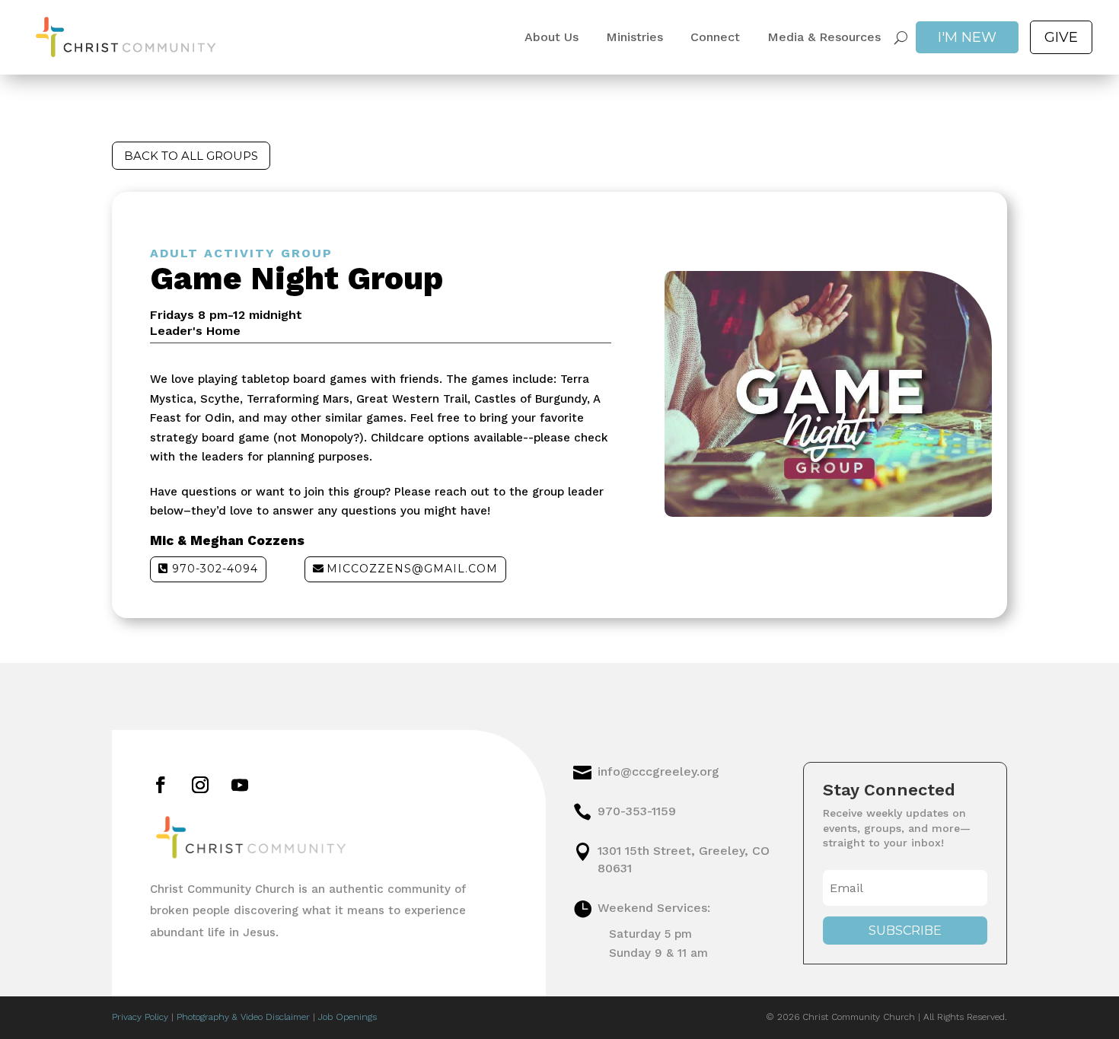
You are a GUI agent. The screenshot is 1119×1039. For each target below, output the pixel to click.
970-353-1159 (637, 811)
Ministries (634, 37)
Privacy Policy (140, 1017)
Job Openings (347, 1017)
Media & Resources (824, 37)
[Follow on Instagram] (200, 785)
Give (1061, 37)
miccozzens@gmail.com (412, 568)
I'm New (967, 37)
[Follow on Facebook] (160, 785)
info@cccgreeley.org (658, 771)
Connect (715, 37)
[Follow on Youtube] (240, 785)
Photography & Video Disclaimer (243, 1017)
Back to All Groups (191, 155)
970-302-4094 (215, 568)
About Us (551, 37)
